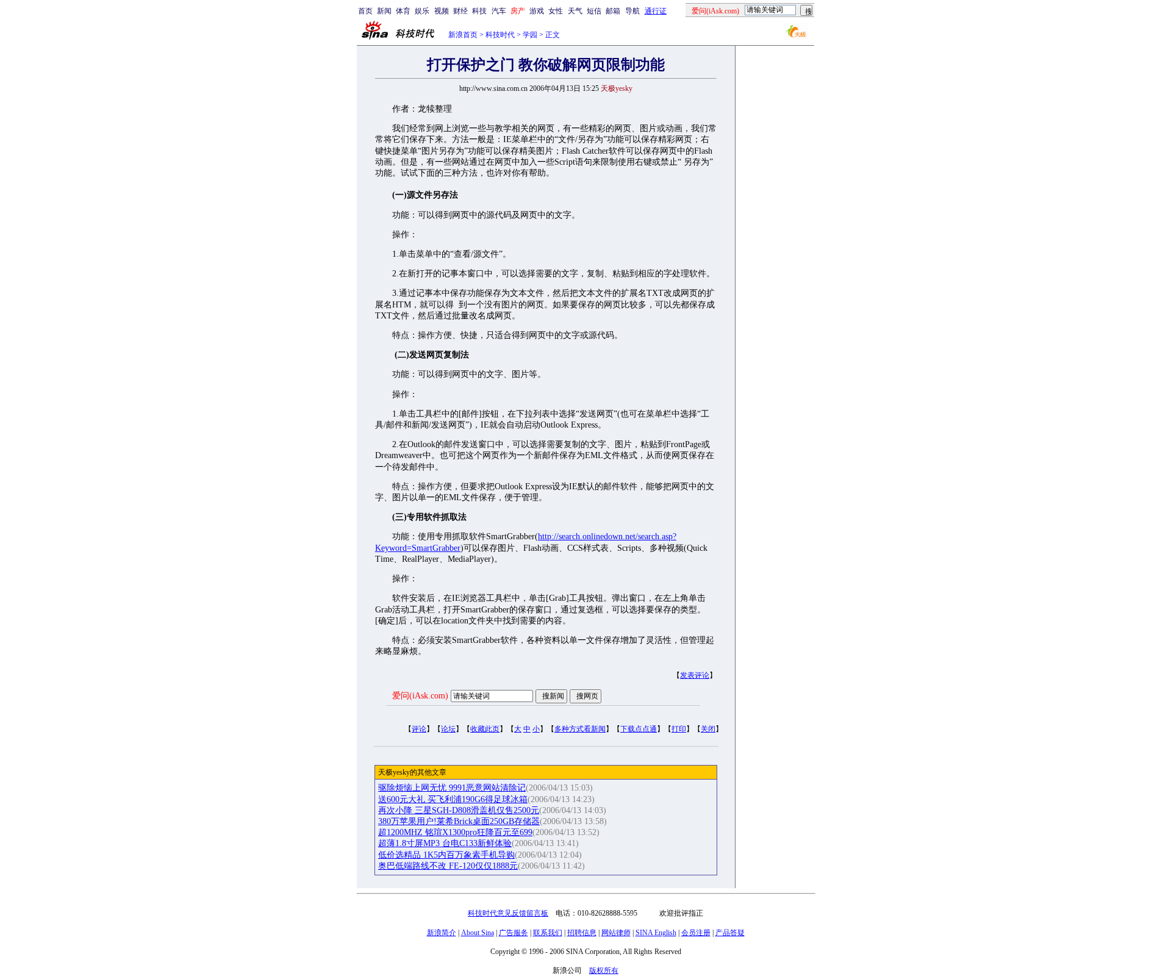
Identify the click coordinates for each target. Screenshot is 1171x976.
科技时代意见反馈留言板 (508, 913)
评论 (419, 729)
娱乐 (422, 11)
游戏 (536, 11)
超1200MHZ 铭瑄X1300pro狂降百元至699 (455, 832)
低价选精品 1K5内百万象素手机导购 (446, 854)
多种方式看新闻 (580, 729)
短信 (594, 11)
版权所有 (603, 970)
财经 (460, 11)
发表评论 (694, 675)
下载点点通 (638, 729)
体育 (403, 11)
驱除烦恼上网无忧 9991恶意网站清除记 (452, 787)
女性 (555, 11)
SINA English (656, 932)
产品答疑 (730, 932)
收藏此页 (485, 729)
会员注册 (696, 932)
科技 (479, 11)
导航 (632, 11)
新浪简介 (441, 932)
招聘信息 (581, 932)
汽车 (499, 11)
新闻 (384, 11)
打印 (678, 729)
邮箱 (613, 11)
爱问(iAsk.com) (420, 695)
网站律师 (616, 932)
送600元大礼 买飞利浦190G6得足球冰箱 (453, 799)
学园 (530, 34)
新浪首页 (463, 34)
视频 (441, 11)
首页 (365, 11)
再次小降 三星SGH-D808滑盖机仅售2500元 (458, 810)
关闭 (708, 729)
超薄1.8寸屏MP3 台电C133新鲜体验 (445, 843)
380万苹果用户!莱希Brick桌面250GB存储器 (459, 821)
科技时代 (500, 34)
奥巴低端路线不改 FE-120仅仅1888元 (448, 865)
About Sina (477, 932)
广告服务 (513, 932)
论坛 (448, 729)
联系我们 (547, 932)
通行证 (656, 11)
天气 (575, 11)
